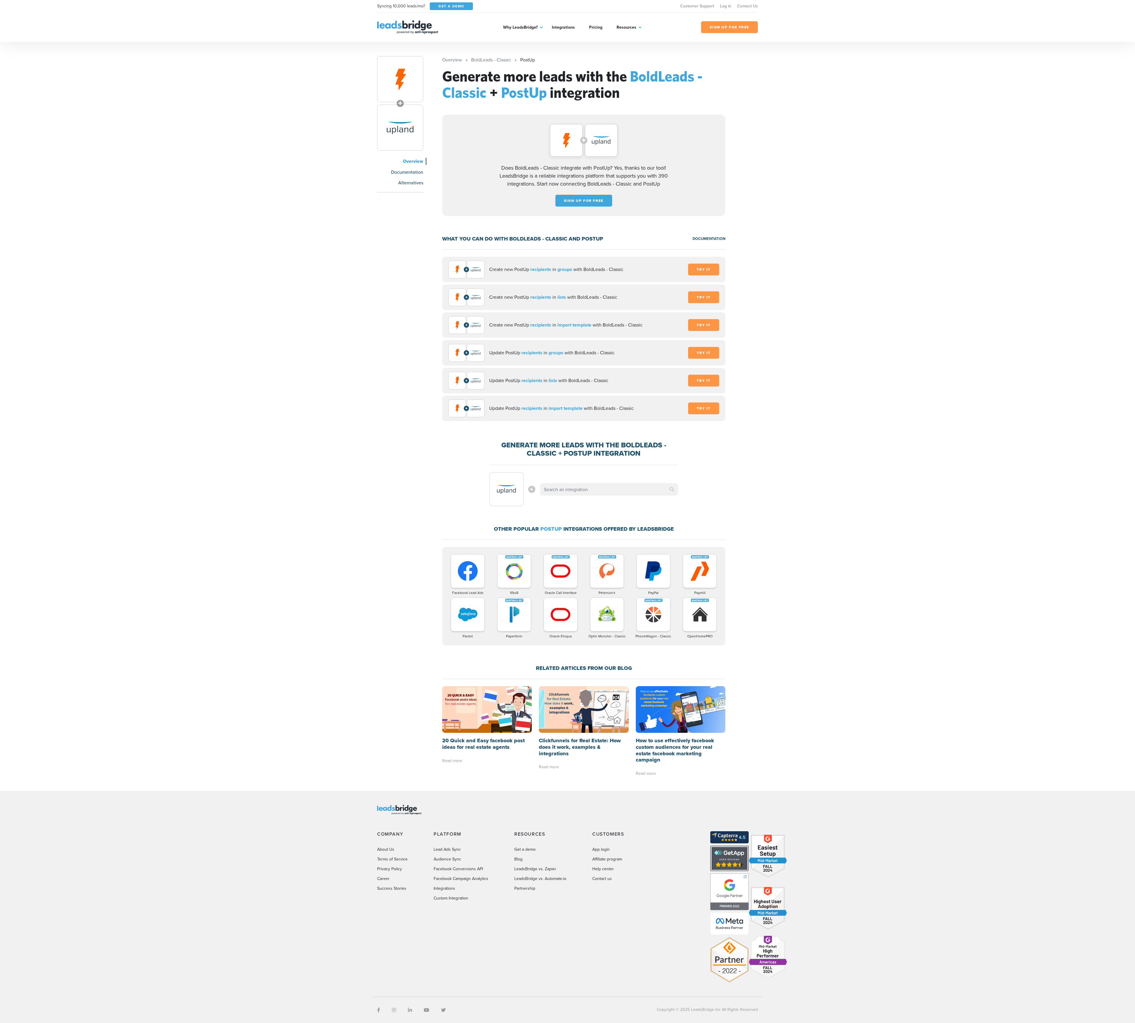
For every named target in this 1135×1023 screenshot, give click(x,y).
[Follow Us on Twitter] (443, 1010)
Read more (452, 761)
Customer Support (697, 6)
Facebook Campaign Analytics (461, 878)
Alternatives (410, 182)
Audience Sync (447, 859)
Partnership (524, 888)
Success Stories (391, 888)
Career (383, 878)
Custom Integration (451, 898)
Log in (725, 6)
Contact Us (747, 6)
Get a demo (525, 849)
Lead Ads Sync (447, 849)
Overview (413, 161)
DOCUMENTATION (709, 238)
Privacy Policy (389, 869)
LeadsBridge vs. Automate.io (540, 878)
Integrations (563, 27)
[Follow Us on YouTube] (426, 1010)
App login (601, 849)
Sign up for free (584, 200)
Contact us (602, 878)
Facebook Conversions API (458, 869)
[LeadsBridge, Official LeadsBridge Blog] (407, 26)
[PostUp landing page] (400, 128)
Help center (603, 869)
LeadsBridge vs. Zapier (535, 869)
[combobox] (609, 489)
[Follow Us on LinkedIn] (410, 1010)
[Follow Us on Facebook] (378, 1010)
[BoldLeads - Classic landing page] (400, 79)
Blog (518, 859)
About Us (385, 849)
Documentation (407, 172)
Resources (626, 27)
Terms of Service (392, 859)
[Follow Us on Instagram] (394, 1010)
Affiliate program (607, 859)
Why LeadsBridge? (520, 27)
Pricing (595, 27)
